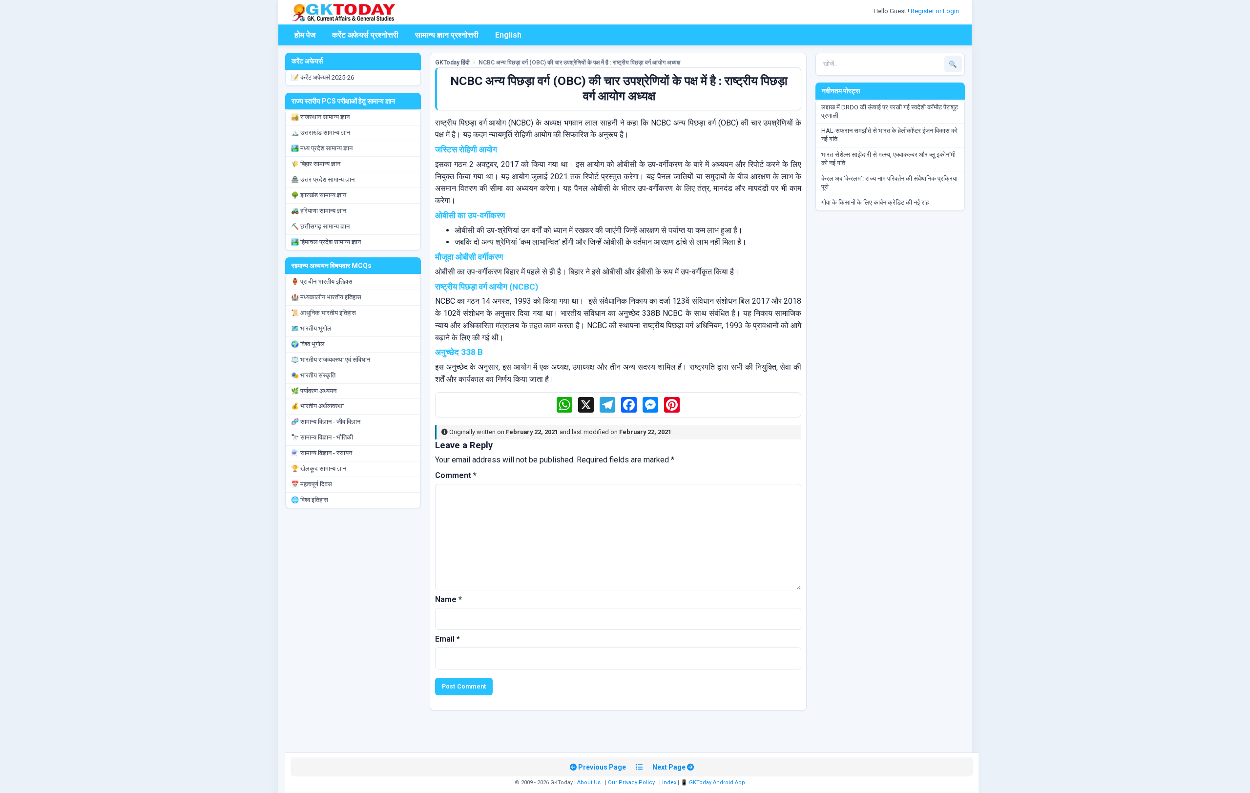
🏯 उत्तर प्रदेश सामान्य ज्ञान (322, 179)
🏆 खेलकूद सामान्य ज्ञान (318, 468)
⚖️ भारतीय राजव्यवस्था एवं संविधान (330, 359)
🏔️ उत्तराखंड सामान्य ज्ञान (320, 132)
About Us (589, 782)
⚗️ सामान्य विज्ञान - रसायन (321, 453)
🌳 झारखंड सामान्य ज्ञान (318, 195)
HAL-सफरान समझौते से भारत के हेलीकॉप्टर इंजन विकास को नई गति (889, 135)
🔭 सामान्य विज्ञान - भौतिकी (322, 437)
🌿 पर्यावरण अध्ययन (313, 391)
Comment (456, 475)
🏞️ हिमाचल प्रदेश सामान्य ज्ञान (326, 242)
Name (448, 599)
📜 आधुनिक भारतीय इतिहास (323, 312)
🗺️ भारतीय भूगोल (311, 328)
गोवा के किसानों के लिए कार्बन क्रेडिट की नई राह (875, 202)
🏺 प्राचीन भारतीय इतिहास (322, 281)
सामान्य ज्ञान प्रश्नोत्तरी (447, 35)
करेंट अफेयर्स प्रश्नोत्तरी (365, 35)
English (508, 35)
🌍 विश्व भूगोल (308, 344)
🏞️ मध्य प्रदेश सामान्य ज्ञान (322, 148)
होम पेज (304, 35)
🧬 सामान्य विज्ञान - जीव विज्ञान (325, 421)
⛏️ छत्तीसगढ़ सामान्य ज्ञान (320, 226)
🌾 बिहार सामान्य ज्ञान (315, 163)
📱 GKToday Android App (714, 782)
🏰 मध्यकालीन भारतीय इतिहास (326, 297)
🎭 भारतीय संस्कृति (313, 375)
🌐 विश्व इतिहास (309, 499)
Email (447, 639)
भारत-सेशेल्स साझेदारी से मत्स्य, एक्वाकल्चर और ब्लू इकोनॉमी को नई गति (888, 159)
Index (669, 782)
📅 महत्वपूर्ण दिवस (311, 484)
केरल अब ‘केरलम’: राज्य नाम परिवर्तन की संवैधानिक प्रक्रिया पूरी (889, 182)
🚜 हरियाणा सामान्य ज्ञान (318, 210)
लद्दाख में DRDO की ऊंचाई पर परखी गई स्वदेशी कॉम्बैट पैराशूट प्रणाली (889, 111)
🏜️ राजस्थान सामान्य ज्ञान (320, 117)
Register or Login (935, 11)
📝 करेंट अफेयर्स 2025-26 (322, 77)
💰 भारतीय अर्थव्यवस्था (317, 406)
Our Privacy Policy (631, 782)
